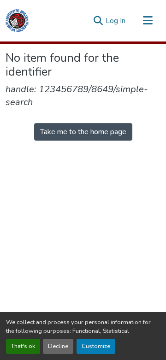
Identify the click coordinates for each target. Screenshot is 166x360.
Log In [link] (115, 21)
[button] (17, 20)
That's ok (23, 346)
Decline (58, 346)
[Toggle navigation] (147, 21)
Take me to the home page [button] (83, 132)
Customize (96, 346)
